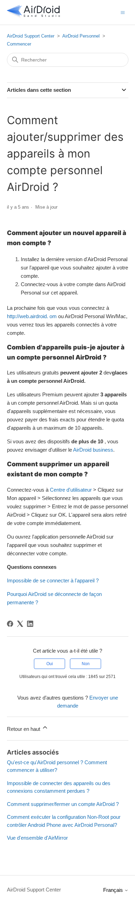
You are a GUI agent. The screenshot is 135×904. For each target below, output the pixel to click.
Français (113, 890)
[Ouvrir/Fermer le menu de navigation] (122, 12)
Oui (49, 663)
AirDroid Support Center (30, 36)
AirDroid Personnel (81, 36)
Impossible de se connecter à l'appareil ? (53, 580)
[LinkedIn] (30, 624)
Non (86, 663)
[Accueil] (33, 16)
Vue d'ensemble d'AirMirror (37, 838)
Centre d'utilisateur (71, 490)
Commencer (19, 44)
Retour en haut (24, 729)
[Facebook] (10, 624)
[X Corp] (20, 624)
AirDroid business (93, 450)
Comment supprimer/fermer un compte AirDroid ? (63, 804)
